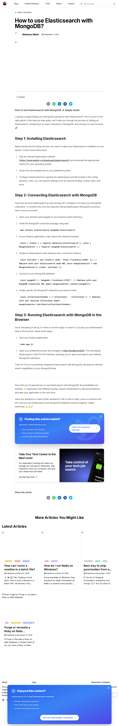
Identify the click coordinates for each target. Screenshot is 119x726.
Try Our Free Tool (26, 477)
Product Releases (32, 4)
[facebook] (65, 104)
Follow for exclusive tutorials (81, 428)
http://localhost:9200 (73, 350)
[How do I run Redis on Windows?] (59, 540)
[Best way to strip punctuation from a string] (99, 540)
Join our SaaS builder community (58, 717)
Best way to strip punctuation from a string (96, 569)
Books (58, 4)
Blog (16, 4)
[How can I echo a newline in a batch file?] (20, 540)
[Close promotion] (101, 416)
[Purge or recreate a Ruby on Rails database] (20, 602)
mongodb (21, 97)
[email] (48, 104)
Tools (47, 4)
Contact (71, 4)
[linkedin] (59, 104)
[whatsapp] (54, 104)
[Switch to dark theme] (114, 3)
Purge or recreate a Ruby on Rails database (17, 631)
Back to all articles (24, 12)
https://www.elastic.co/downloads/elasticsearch (44, 160)
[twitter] (71, 104)
